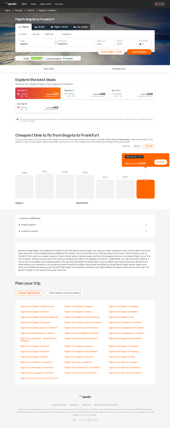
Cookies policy (74, 405)
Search (160, 162)
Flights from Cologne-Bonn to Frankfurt (83, 322)
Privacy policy (86, 405)
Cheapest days (119, 69)
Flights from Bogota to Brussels (123, 346)
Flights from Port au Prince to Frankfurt (39, 378)
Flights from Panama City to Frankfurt (82, 367)
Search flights (139, 52)
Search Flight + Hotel (111, 52)
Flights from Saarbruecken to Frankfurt (38, 328)
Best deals (49, 69)
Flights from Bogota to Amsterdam (80, 351)
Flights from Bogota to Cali (121, 317)
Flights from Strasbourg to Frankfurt (37, 333)
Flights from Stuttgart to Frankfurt (125, 322)
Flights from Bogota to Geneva (78, 357)
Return (120, 41)
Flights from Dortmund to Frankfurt (81, 328)
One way (149, 146)
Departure (101, 41)
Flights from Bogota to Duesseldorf (125, 338)
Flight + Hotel (45, 4)
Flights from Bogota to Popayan (35, 322)
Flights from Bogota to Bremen (35, 351)
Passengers (143, 41)
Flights (24, 4)
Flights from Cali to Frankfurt (78, 362)
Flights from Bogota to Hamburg (124, 351)
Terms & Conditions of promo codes (106, 405)
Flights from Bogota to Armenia (123, 306)
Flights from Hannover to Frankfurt (81, 338)
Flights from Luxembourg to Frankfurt (126, 333)
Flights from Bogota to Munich (34, 346)
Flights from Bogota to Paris (122, 357)
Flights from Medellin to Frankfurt (36, 362)
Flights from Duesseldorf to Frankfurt (126, 328)
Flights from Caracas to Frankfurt (80, 373)
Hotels (33, 4)
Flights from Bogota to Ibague (78, 306)
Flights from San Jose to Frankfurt (125, 373)
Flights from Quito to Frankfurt (123, 362)
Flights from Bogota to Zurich (78, 346)
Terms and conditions (59, 405)
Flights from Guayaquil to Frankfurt (37, 373)
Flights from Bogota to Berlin (34, 357)
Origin (22, 41)
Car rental (59, 4)
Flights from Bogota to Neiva (78, 312)
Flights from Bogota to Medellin (123, 312)
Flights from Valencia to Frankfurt (125, 367)
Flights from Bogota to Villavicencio (37, 306)
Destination (62, 41)
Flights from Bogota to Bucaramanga (82, 317)
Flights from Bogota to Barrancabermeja (39, 317)
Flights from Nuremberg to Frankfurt (81, 333)
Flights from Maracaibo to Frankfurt (37, 367)
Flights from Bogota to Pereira (34, 312)
